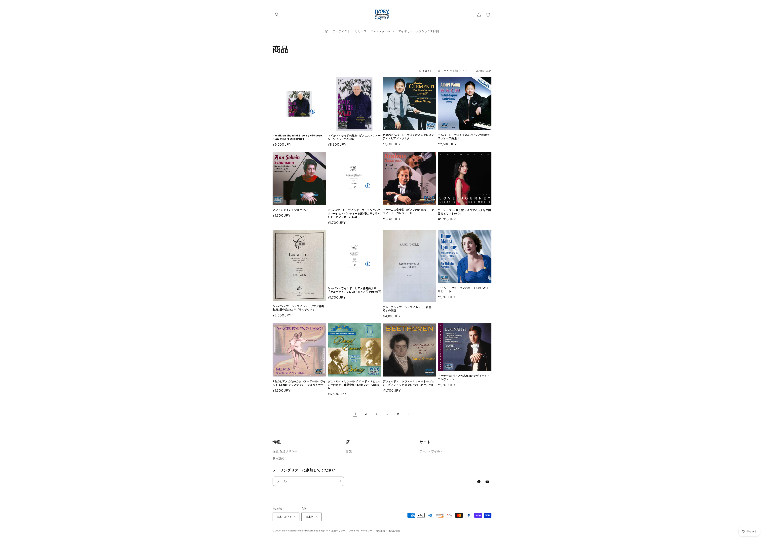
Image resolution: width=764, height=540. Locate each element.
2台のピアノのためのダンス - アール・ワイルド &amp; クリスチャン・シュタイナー (299, 383)
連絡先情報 (394, 530)
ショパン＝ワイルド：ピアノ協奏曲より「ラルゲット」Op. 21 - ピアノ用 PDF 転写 (354, 290)
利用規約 (278, 458)
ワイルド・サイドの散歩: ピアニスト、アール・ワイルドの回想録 (354, 137)
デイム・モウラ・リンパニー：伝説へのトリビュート (463, 289)
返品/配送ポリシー (285, 451)
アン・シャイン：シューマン (290, 209)
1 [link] (355, 414)
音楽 (349, 451)
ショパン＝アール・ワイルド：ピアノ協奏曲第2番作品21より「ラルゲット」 (298, 308)
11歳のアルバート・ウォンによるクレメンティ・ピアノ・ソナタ (408, 136)
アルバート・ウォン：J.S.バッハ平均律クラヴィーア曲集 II (464, 136)
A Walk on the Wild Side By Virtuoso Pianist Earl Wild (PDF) (297, 137)
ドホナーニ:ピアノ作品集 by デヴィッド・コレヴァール (464, 377)
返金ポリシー (338, 530)
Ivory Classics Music (293, 530)
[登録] (339, 481)
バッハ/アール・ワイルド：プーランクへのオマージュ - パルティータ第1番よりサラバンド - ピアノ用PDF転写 (354, 213)
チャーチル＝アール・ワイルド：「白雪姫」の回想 (407, 309)
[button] (277, 14)
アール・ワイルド (431, 451)
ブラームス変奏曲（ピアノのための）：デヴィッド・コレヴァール (408, 211)
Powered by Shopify (316, 530)
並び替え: (425, 71)
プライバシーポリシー (360, 530)
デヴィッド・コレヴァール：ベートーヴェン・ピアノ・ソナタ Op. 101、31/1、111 (408, 383)
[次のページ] (408, 414)
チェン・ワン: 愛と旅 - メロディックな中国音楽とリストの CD (464, 212)
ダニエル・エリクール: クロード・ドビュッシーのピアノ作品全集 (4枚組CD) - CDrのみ (354, 385)
